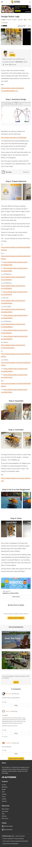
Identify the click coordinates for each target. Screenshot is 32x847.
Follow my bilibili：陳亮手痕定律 (14, 62)
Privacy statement (8, 838)
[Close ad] (29, 6)
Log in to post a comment (16, 758)
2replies (5, 736)
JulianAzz (8, 743)
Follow (12, 55)
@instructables (8, 826)
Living (3, 796)
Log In (16, 682)
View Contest (16, 597)
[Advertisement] (16, 9)
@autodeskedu (8, 829)
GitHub (25, 62)
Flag (5, 702)
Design (4, 789)
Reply (16, 705)
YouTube (13, 64)
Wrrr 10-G (8, 693)
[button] (2, 2)
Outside (4, 799)
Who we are (5, 818)
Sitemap (4, 816)
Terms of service (20, 836)
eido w (8, 711)
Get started (5, 811)
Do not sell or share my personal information (15, 841)
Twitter (7, 64)
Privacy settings (19, 838)
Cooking (4, 794)
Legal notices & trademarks (10, 843)
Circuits (9, 19)
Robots (15, 19)
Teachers (4, 801)
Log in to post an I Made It (16, 618)
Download (26, 172)
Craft (3, 792)
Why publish (5, 809)
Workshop (4, 787)
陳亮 (4, 19)
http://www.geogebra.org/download (13, 137)
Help (3, 814)
